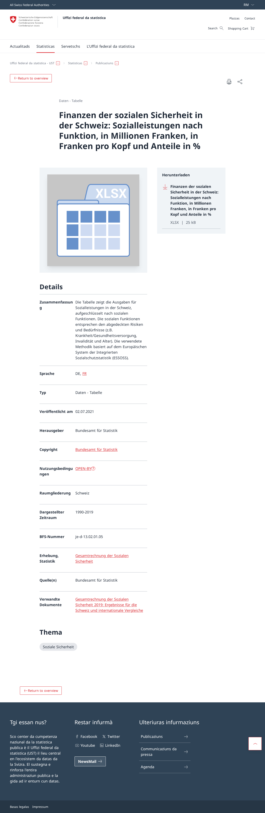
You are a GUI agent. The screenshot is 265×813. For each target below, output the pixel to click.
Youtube (88, 745)
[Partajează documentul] (239, 82)
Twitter (113, 736)
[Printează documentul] (229, 82)
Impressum (40, 807)
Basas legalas (19, 807)
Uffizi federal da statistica (84, 17)
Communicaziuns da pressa (159, 751)
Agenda (147, 766)
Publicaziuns (152, 736)
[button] (20, 46)
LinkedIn (112, 745)
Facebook (89, 736)
